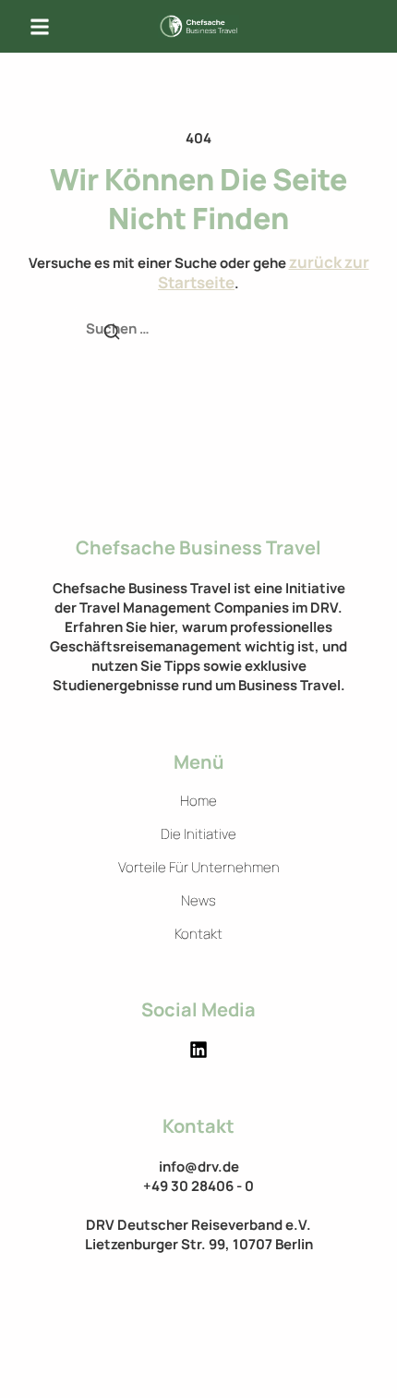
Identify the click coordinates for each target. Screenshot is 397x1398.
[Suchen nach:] (198, 329)
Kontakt (198, 934)
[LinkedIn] (198, 1049)
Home (198, 801)
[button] (40, 26)
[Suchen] (111, 333)
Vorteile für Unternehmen (199, 867)
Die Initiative (198, 834)
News (198, 901)
